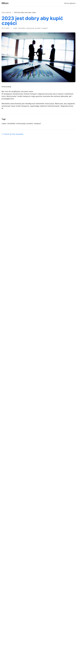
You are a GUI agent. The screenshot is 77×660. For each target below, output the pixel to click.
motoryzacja (30, 28)
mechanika (21, 28)
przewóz (38, 28)
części (15, 28)
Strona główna (69, 3)
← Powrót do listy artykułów (12, 134)
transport (45, 28)
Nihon (5, 3)
